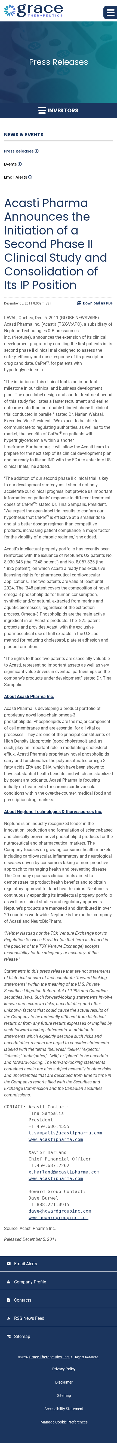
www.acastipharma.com (56, 1139)
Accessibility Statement (64, 1409)
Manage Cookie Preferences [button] (64, 1422)
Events (10, 164)
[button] (110, 12)
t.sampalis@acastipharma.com (65, 1133)
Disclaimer (64, 1382)
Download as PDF (98, 303)
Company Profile (26, 1282)
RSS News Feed (25, 1318)
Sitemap (18, 1336)
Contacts (19, 1300)
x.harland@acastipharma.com (64, 1172)
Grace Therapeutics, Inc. (49, 1357)
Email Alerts (15, 177)
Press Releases (19, 151)
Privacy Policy (64, 1369)
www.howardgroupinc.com (58, 1217)
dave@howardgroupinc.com (60, 1211)
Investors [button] (63, 110)
